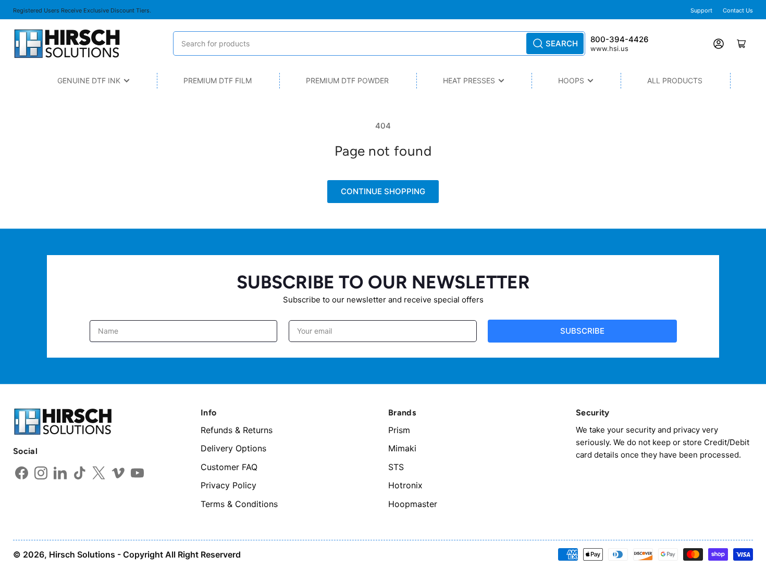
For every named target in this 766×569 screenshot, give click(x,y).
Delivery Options (233, 448)
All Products (674, 80)
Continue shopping (383, 191)
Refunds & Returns (237, 430)
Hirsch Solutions (82, 554)
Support (701, 10)
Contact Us (738, 10)
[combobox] (379, 43)
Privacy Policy (228, 485)
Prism (399, 430)
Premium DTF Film (217, 80)
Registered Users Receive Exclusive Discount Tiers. (82, 10)
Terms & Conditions (239, 504)
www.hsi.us (609, 48)
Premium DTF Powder (347, 80)
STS (396, 467)
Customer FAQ (229, 467)
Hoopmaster (412, 504)
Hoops (571, 80)
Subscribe (582, 331)
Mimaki (402, 448)
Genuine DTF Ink (88, 80)
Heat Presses (469, 80)
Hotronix (405, 485)
